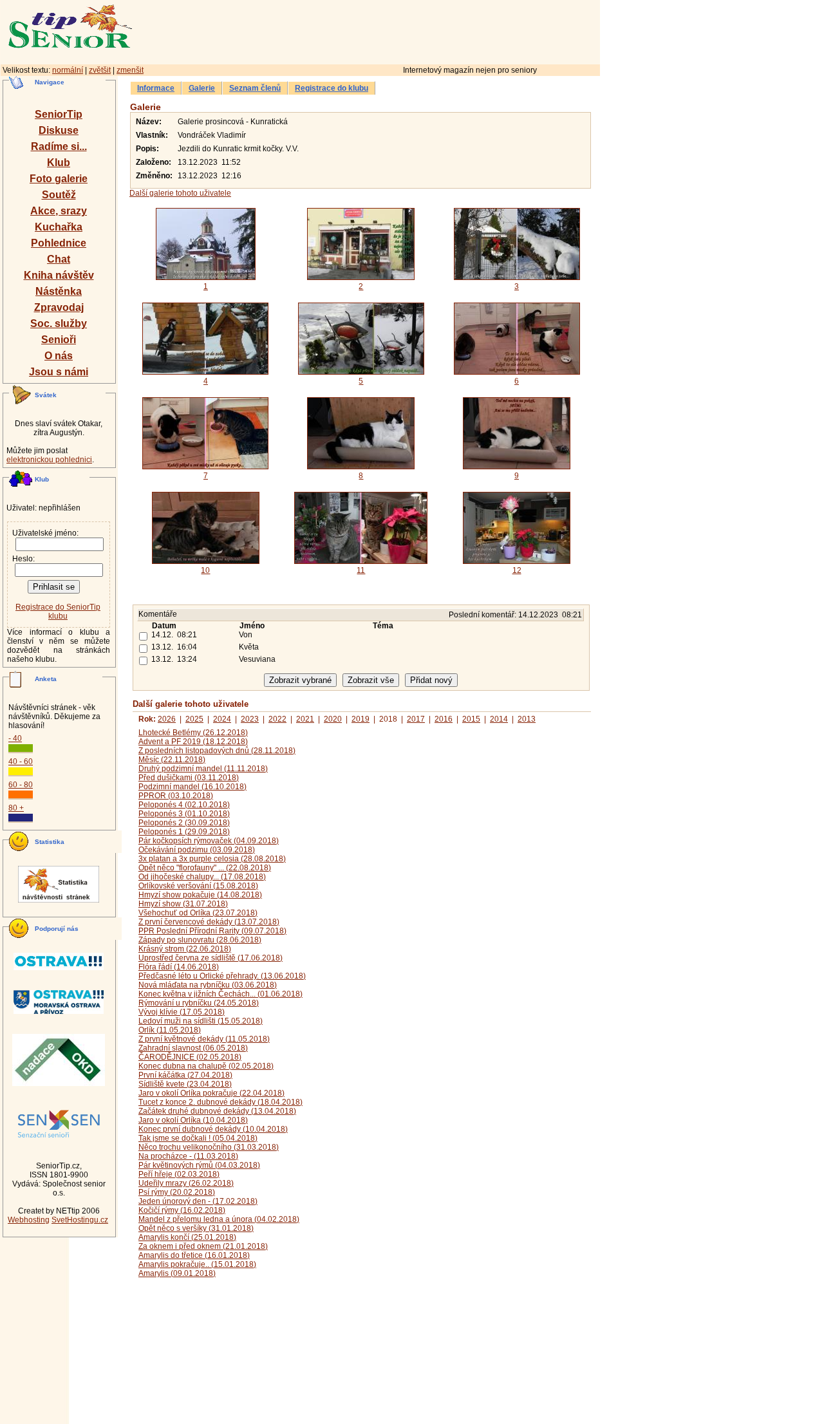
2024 (222, 719)
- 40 (15, 738)
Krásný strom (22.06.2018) (184, 948)
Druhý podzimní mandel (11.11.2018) (203, 768)
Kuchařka (58, 226)
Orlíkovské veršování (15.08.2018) (198, 885)
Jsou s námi (58, 371)
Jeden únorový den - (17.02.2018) (198, 1201)
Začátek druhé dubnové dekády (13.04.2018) (217, 1111)
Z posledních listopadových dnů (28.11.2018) (216, 750)
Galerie (202, 88)
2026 (167, 719)
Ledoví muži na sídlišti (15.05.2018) (200, 1021)
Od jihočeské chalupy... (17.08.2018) (202, 876)
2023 (250, 719)
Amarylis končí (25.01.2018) (187, 1237)
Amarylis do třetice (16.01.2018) (194, 1255)
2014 (499, 719)
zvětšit (100, 70)
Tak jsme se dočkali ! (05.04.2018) (198, 1138)
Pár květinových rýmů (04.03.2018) (199, 1165)
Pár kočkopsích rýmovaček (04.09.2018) (208, 840)
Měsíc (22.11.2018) (171, 759)
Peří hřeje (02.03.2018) (179, 1174)
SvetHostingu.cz (80, 1219)
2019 (360, 719)
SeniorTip (58, 114)
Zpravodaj (59, 307)
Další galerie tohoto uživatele (180, 193)
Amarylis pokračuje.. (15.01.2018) (197, 1264)
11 (361, 570)
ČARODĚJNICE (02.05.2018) (189, 1057)
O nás (58, 355)
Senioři (58, 339)
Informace (155, 88)
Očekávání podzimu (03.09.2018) (196, 849)
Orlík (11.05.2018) (169, 1030)
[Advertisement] (421, 30)
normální (67, 70)
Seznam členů (255, 88)
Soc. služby (58, 323)
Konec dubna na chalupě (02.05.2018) (206, 1066)
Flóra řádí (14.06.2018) (178, 966)
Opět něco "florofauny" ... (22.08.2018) (204, 867)
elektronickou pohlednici (49, 459)
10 (205, 570)
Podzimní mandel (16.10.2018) (192, 786)
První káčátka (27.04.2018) (185, 1075)
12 (516, 570)
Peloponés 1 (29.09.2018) (184, 831)
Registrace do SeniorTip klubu (57, 612)
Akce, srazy (58, 210)
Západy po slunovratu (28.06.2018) (199, 939)
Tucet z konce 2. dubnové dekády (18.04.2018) (220, 1102)
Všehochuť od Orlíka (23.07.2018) (198, 912)
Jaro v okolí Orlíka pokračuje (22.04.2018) (211, 1093)
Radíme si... (59, 146)
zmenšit (130, 70)
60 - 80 (20, 784)
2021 (305, 719)
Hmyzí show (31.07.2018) (183, 903)
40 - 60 (20, 761)
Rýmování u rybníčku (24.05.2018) (198, 1002)
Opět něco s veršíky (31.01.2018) (196, 1228)
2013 (527, 719)
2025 (194, 719)
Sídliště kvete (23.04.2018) (185, 1084)
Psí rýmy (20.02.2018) (176, 1192)
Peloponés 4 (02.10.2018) (184, 804)
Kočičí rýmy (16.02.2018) (181, 1210)
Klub (58, 162)
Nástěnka (58, 291)
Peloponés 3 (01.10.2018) (184, 813)
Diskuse (59, 130)
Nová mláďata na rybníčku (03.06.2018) (207, 984)
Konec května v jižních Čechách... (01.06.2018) (220, 993)
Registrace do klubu (331, 88)
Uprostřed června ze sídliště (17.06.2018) (210, 957)
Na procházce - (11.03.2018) (188, 1156)
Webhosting (29, 1219)
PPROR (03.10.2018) (175, 795)
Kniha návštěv (59, 275)
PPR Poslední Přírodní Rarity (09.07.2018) (212, 930)
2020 (333, 719)
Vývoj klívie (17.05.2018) (181, 1011)
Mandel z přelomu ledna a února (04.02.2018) (218, 1219)
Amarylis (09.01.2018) (177, 1273)
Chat (58, 259)
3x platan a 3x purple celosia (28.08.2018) (212, 858)
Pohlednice (58, 243)
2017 (416, 719)
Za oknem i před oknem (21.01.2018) (203, 1246)
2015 (471, 719)
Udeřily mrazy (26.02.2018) (186, 1183)
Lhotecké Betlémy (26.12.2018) (193, 732)
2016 (444, 719)
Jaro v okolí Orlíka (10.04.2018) (193, 1120)
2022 (277, 719)
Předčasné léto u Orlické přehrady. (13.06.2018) (222, 975)
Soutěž (59, 194)
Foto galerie (59, 178)
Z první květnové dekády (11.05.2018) (204, 1039)
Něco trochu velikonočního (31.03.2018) (208, 1147)
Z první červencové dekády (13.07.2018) (208, 921)
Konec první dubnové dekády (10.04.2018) (213, 1129)
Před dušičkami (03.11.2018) (188, 777)
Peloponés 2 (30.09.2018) (184, 822)
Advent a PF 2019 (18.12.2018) (193, 741)
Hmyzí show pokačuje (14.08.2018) (200, 894)
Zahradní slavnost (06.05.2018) (193, 1048)
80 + (16, 807)
